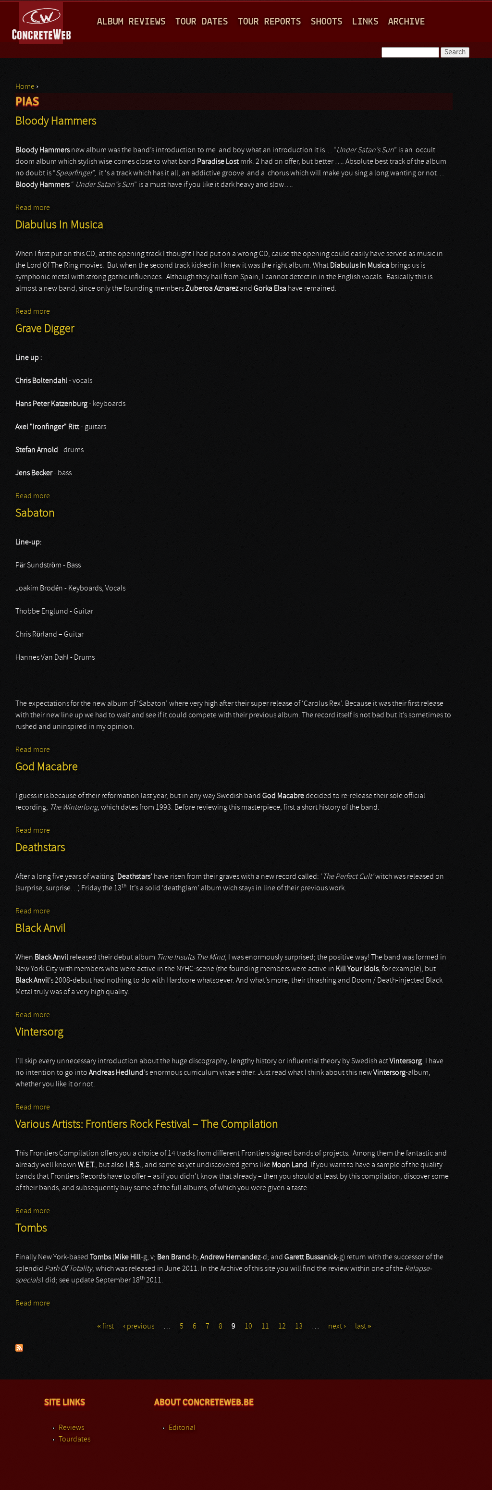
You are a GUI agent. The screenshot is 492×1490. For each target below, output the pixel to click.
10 (248, 1326)
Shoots (327, 22)
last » (363, 1326)
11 (265, 1326)
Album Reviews (131, 22)
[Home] (42, 21)
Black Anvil (40, 929)
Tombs (31, 1228)
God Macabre (46, 767)
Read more (32, 208)
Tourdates (74, 1439)
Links (365, 22)
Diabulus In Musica (59, 225)
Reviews (71, 1428)
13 (299, 1326)
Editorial (182, 1428)
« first (105, 1326)
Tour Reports (269, 22)
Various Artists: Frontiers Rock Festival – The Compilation (146, 1125)
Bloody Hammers (56, 121)
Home (25, 87)
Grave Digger (44, 329)
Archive (406, 22)
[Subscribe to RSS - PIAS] (19, 1350)
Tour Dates (201, 22)
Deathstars (40, 848)
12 (282, 1326)
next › (337, 1326)
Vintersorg (39, 1032)
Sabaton (35, 513)
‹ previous (138, 1326)
